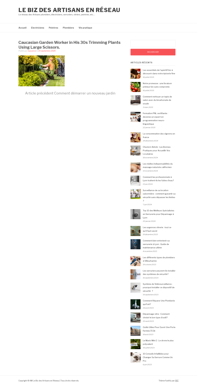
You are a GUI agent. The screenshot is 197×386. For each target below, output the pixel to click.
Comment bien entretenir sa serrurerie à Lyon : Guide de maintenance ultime (156, 244)
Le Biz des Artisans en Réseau (69, 10)
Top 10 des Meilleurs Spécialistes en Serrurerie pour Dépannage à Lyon (158, 214)
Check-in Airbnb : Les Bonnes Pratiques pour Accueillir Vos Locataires (157, 150)
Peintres (53, 27)
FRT (177, 381)
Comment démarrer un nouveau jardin (70, 93)
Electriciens (37, 27)
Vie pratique (85, 27)
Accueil (22, 27)
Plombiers (68, 27)
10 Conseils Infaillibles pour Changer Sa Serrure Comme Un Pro (158, 357)
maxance (32, 51)
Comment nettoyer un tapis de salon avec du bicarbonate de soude (157, 100)
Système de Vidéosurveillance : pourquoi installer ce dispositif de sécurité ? (159, 287)
